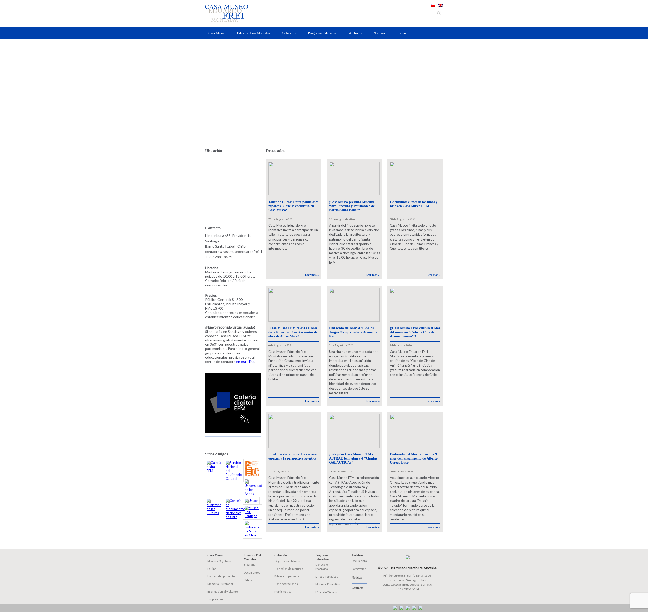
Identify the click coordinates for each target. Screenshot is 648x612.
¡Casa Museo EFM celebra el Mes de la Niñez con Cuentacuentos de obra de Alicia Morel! (292, 332)
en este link (245, 361)
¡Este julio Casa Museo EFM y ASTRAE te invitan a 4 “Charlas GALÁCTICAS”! (353, 458)
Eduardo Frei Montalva (253, 33)
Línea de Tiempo (326, 592)
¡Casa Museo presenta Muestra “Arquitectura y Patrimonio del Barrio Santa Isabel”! (352, 206)
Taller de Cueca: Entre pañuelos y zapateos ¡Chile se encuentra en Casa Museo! (293, 206)
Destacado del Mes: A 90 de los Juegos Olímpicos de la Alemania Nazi (353, 332)
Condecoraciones (286, 583)
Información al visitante (222, 591)
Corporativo (215, 599)
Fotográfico (359, 568)
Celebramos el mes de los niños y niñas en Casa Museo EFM (413, 204)
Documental (360, 560)
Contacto (403, 33)
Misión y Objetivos (219, 561)
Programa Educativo (322, 33)
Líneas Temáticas (326, 576)
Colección (289, 33)
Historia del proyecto (221, 576)
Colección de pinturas (288, 568)
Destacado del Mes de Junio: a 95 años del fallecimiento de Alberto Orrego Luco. (414, 458)
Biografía (249, 564)
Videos (248, 580)
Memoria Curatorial (220, 583)
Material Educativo (327, 584)
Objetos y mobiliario (287, 561)
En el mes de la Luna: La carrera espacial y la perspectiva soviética (292, 456)
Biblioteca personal (287, 576)
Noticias (379, 33)
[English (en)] (440, 5)
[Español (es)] (433, 5)
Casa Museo (216, 33)
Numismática (282, 591)
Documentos (252, 572)
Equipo (211, 568)
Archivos (355, 33)
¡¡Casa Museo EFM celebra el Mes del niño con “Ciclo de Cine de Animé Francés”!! (415, 332)
